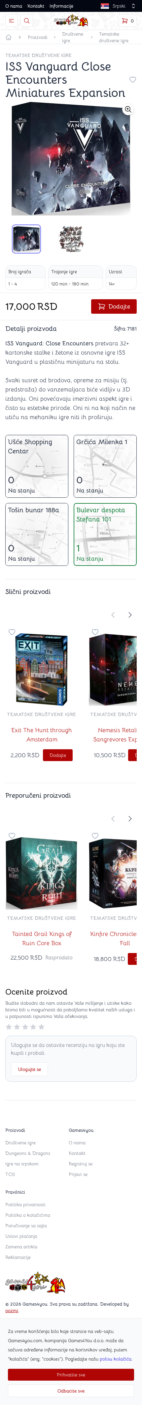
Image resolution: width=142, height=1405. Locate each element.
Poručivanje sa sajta (26, 1226)
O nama (13, 6)
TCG (10, 1174)
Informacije (61, 6)
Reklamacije (18, 1257)
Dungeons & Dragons (27, 1153)
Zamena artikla (21, 1247)
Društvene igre (72, 37)
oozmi (11, 1310)
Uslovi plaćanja (21, 1236)
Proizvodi (38, 37)
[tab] (26, 239)
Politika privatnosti (25, 1204)
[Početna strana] (8, 37)
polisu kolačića (115, 1359)
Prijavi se (78, 1174)
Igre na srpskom (22, 1164)
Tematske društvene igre (113, 37)
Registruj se (80, 1164)
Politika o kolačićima (27, 1215)
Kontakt (35, 6)
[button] (128, 109)
